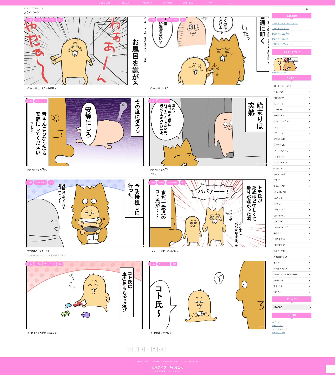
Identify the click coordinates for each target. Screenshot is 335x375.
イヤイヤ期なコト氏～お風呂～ (285, 23)
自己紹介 (125, 3)
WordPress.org (278, 333)
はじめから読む (105, 3)
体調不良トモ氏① (279, 39)
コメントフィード (279, 329)
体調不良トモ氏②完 (280, 34)
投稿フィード (277, 325)
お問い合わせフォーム (171, 361)
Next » (161, 349)
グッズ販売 (167, 3)
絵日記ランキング (279, 72)
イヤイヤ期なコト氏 (280, 28)
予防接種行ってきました (282, 44)
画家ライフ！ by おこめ (167, 367)
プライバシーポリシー (190, 361)
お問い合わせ (188, 3)
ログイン (276, 322)
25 (154, 349)
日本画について (146, 3)
